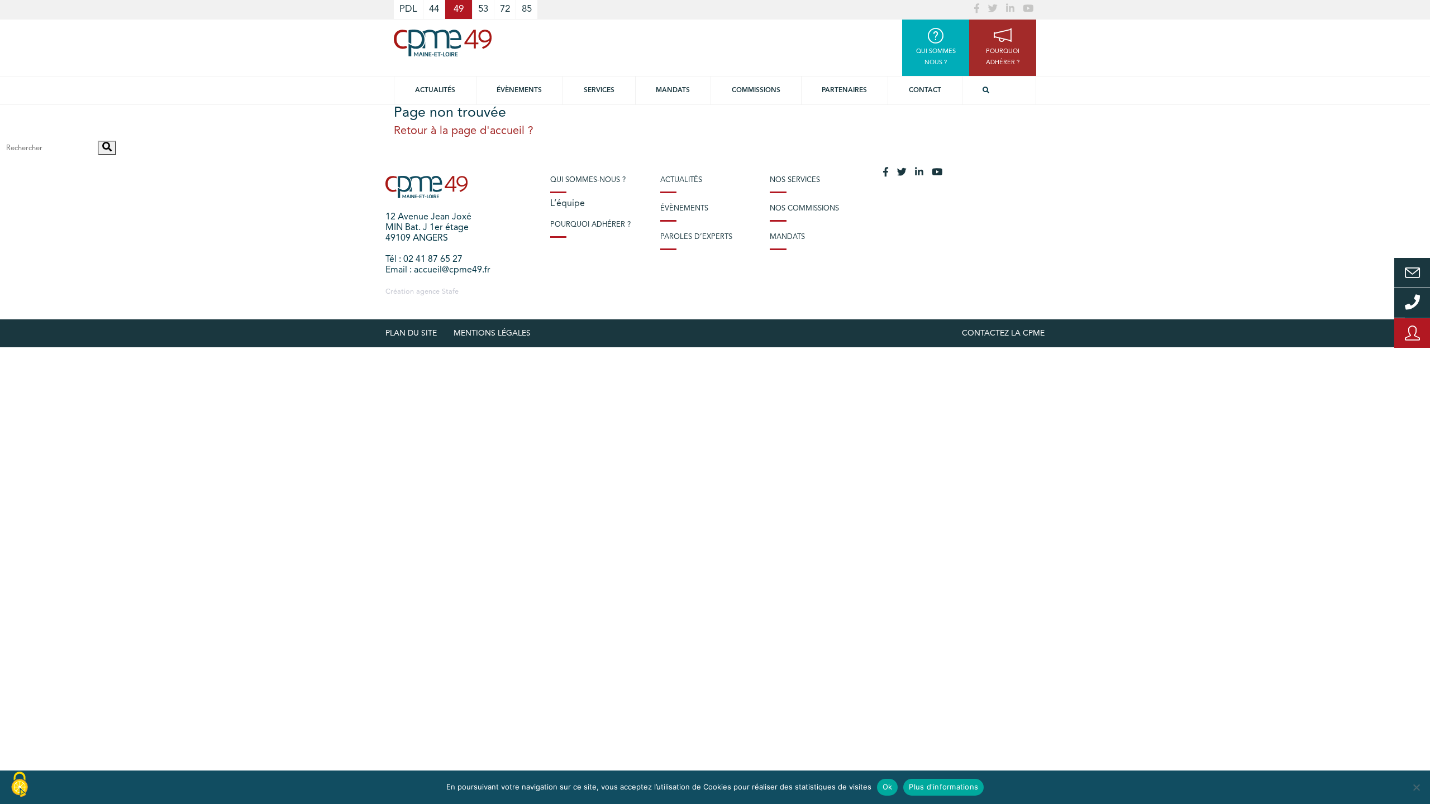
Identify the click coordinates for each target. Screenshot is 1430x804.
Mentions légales (492, 333)
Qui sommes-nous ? (588, 180)
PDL (408, 9)
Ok (888, 786)
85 (527, 9)
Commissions (756, 90)
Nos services (795, 180)
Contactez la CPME (1003, 333)
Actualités (435, 90)
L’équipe (567, 203)
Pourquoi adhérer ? (590, 224)
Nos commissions (804, 208)
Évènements (519, 90)
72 (505, 9)
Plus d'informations (943, 786)
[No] (1416, 787)
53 (483, 9)
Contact (925, 90)
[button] (107, 148)
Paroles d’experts (696, 237)
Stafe (450, 291)
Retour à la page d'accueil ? (463, 131)
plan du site (411, 333)
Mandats (673, 90)
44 (434, 9)
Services (599, 90)
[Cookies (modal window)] (19, 785)
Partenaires (844, 90)
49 (459, 9)
